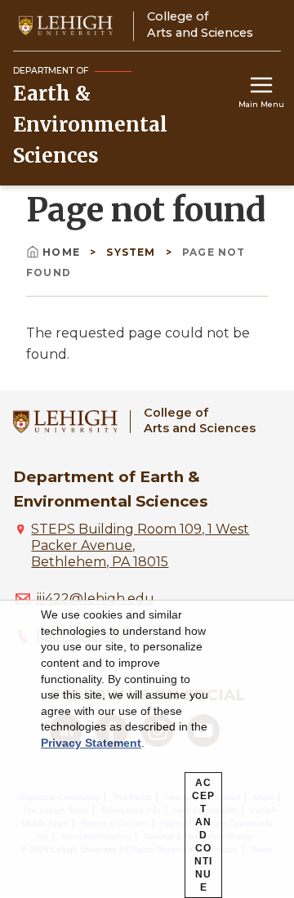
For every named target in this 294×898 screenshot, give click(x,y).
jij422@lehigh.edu (95, 598)
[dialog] (147, 749)
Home (61, 252)
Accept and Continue (203, 835)
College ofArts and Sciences (200, 420)
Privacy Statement (91, 742)
